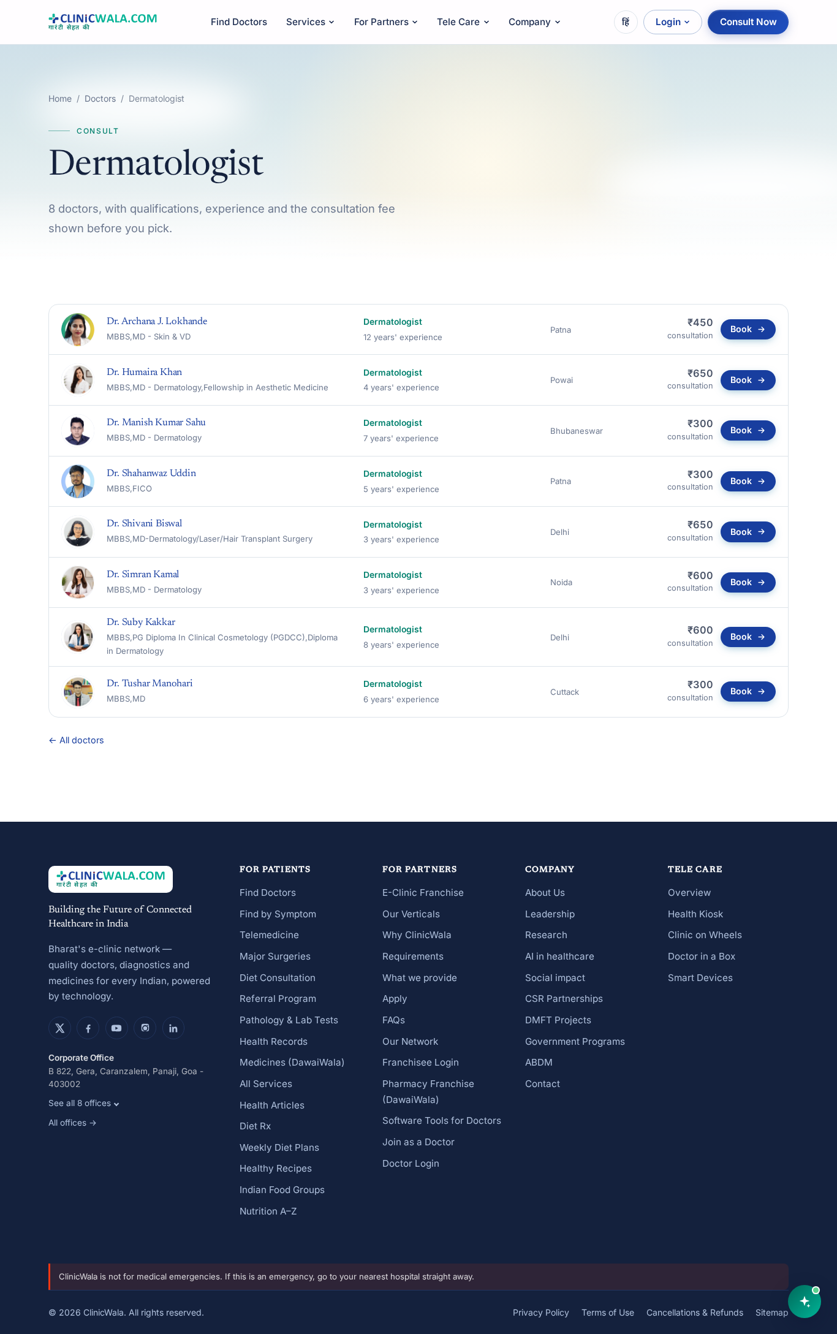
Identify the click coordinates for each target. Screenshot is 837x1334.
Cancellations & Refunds (694, 1312)
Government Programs (575, 1041)
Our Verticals (411, 914)
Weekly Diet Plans (279, 1147)
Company (530, 22)
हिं (625, 22)
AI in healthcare (559, 956)
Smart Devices (700, 977)
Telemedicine (269, 935)
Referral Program (278, 998)
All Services (266, 1084)
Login (668, 22)
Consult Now (748, 22)
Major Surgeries (275, 956)
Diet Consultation (278, 977)
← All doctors (76, 740)
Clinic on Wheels (705, 935)
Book (741, 329)
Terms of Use (607, 1312)
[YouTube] (116, 1028)
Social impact (555, 977)
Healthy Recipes (276, 1168)
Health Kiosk (695, 914)
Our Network (410, 1041)
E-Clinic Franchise (423, 892)
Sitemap (772, 1312)
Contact (542, 1084)
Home (60, 98)
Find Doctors (239, 22)
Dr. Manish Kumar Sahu (156, 423)
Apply (394, 998)
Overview (689, 892)
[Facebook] (88, 1028)
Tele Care (458, 22)
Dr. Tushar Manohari (149, 684)
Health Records (274, 1041)
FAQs (393, 1020)
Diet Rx (255, 1126)
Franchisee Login (420, 1062)
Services (305, 22)
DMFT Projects (558, 1020)
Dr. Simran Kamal (143, 575)
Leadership (550, 914)
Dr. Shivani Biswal (144, 524)
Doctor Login (410, 1163)
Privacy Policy (541, 1312)
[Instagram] (145, 1028)
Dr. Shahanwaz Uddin (151, 474)
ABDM (539, 1062)
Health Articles (272, 1105)
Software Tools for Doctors (441, 1120)
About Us (545, 892)
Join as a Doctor (418, 1142)
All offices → (72, 1122)
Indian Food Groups (282, 1190)
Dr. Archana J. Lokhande (157, 322)
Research (546, 935)
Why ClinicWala (417, 935)
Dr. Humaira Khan (144, 372)
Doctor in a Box (701, 956)
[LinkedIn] (173, 1028)
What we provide (419, 977)
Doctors (100, 98)
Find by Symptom (278, 914)
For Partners (381, 22)
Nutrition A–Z (268, 1211)
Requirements (413, 956)
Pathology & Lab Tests (289, 1020)
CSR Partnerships (564, 998)
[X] (59, 1028)
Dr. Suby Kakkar (141, 622)
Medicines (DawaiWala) (292, 1062)
